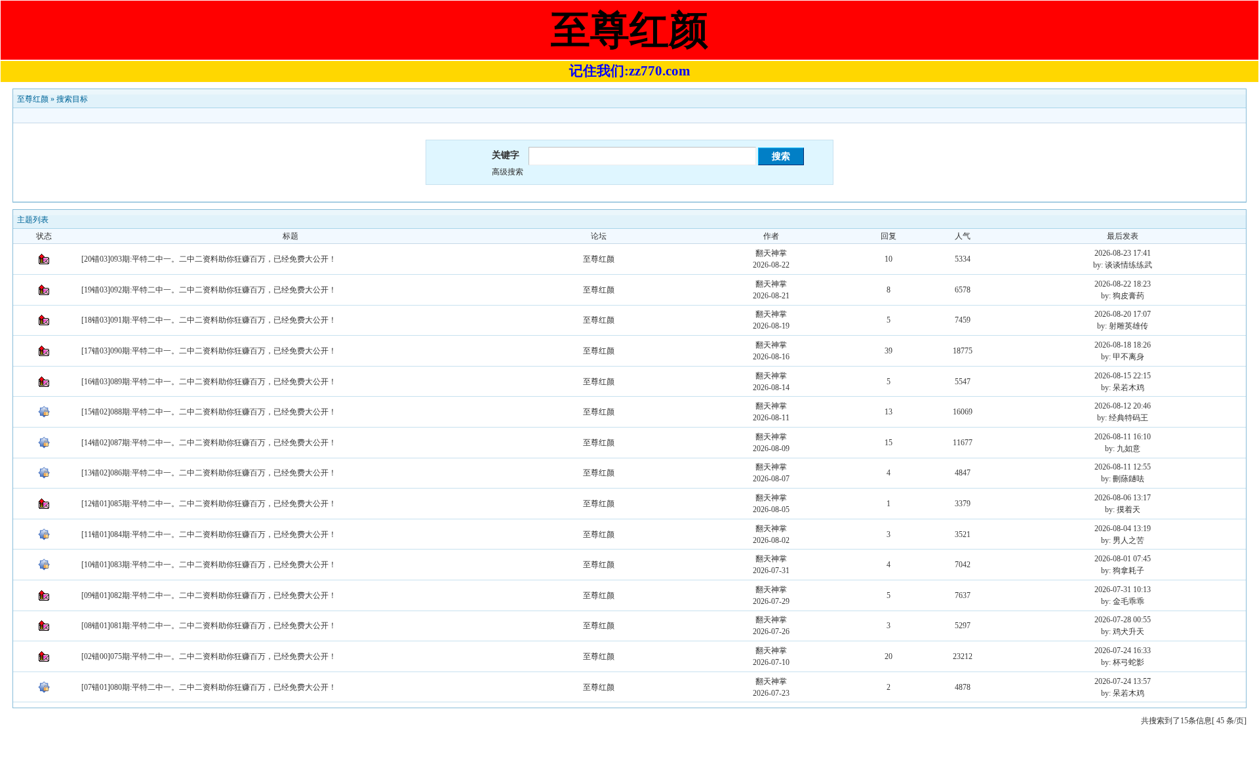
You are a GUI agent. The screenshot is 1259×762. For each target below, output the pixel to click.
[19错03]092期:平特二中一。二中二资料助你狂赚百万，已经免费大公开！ (208, 289)
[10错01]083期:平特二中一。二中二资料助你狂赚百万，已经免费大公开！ (208, 564)
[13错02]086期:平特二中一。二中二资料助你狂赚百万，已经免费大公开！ (208, 472)
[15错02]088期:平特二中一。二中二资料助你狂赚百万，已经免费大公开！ (208, 411)
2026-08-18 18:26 (1122, 345)
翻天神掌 (771, 253)
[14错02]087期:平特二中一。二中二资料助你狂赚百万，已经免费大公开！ (208, 442)
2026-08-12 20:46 (1122, 406)
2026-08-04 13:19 (1122, 528)
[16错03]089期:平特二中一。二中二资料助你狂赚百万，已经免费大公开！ (208, 381)
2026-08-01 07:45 (1122, 558)
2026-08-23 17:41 (1122, 253)
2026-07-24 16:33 (1122, 650)
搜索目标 (72, 99)
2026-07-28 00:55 (1122, 619)
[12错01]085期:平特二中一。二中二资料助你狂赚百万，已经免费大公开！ (208, 503)
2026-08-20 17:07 (1122, 314)
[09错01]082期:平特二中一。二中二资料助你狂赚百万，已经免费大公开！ (208, 595)
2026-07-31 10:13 (1122, 589)
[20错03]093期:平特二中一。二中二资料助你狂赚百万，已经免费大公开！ (208, 259)
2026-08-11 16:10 (1122, 436)
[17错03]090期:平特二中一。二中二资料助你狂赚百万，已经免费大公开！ (208, 350)
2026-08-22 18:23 (1122, 284)
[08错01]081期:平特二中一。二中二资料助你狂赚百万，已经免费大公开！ (208, 625)
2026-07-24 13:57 (1122, 681)
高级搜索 (507, 171)
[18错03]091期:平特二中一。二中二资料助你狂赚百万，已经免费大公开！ (208, 320)
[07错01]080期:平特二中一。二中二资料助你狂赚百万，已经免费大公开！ (208, 687)
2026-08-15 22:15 (1122, 375)
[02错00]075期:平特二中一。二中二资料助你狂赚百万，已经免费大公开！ (208, 656)
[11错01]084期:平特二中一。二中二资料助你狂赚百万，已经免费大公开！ (208, 534)
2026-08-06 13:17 (1122, 497)
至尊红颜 (33, 99)
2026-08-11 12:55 (1122, 466)
